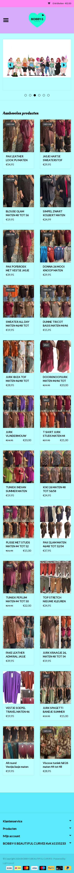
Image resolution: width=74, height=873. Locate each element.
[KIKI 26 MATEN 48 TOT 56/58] (55, 466)
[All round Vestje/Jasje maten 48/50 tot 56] (18, 742)
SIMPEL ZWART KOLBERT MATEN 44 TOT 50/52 (54, 213)
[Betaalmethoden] (9, 867)
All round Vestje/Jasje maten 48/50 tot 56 (17, 765)
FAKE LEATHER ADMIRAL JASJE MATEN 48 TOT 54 (17, 654)
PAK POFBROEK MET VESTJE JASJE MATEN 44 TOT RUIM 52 (17, 268)
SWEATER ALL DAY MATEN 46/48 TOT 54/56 (17, 323)
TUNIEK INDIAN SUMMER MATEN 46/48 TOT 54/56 (16, 489)
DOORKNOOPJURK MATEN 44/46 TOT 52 (55, 379)
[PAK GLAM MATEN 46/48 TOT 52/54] (55, 521)
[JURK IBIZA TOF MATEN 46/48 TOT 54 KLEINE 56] (18, 356)
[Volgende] (63, 65)
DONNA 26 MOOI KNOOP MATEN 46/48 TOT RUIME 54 (54, 268)
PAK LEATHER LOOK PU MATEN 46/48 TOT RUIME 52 (17, 158)
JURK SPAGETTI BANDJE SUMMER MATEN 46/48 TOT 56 (54, 710)
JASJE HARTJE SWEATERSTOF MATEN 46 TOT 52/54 (52, 158)
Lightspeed (8, 863)
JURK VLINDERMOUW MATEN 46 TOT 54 (17, 434)
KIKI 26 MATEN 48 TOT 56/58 (54, 489)
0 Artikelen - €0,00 (61, 3)
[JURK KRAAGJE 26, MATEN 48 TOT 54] (55, 632)
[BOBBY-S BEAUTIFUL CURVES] (43, 19)
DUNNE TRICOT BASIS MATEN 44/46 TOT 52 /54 (55, 323)
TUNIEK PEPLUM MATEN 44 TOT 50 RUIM (17, 599)
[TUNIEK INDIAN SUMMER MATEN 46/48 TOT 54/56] (18, 466)
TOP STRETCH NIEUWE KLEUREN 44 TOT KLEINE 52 (54, 599)
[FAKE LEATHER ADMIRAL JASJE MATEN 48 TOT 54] (18, 632)
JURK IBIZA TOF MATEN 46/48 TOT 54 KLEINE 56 (17, 379)
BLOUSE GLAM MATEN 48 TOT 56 (17, 213)
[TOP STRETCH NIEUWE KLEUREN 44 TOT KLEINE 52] (55, 577)
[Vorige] (10, 65)
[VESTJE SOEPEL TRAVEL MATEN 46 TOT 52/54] (18, 687)
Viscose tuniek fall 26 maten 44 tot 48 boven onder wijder (55, 765)
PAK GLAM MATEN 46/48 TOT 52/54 (54, 544)
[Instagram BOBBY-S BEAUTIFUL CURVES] (57, 804)
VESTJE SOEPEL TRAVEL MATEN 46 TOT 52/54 (17, 710)
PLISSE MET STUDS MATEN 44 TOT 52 (18, 544)
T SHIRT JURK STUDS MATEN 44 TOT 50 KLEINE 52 (54, 434)
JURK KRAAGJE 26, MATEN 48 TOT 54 (54, 654)
